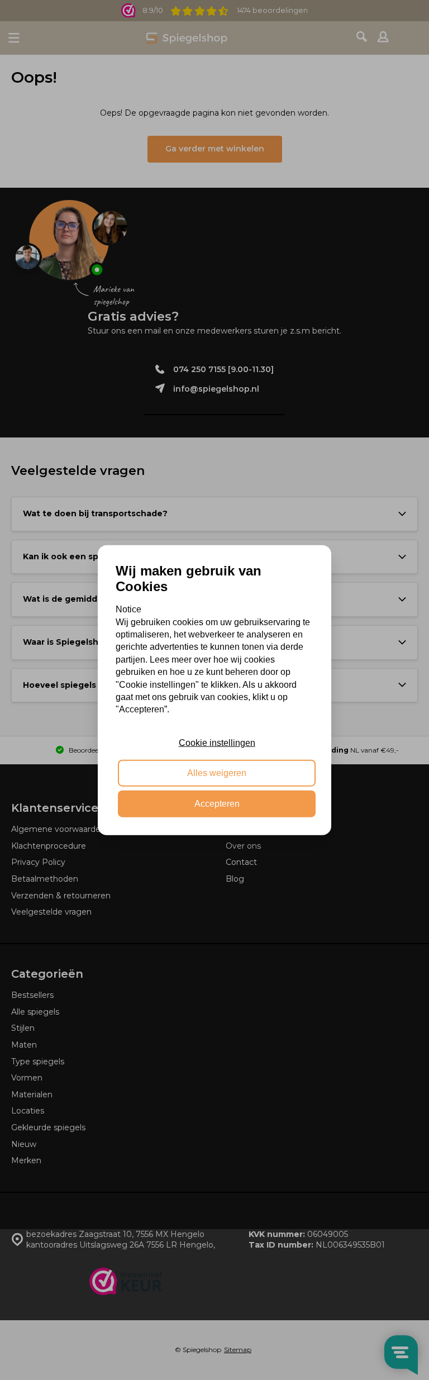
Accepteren (217, 803)
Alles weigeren (216, 773)
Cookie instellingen (217, 743)
